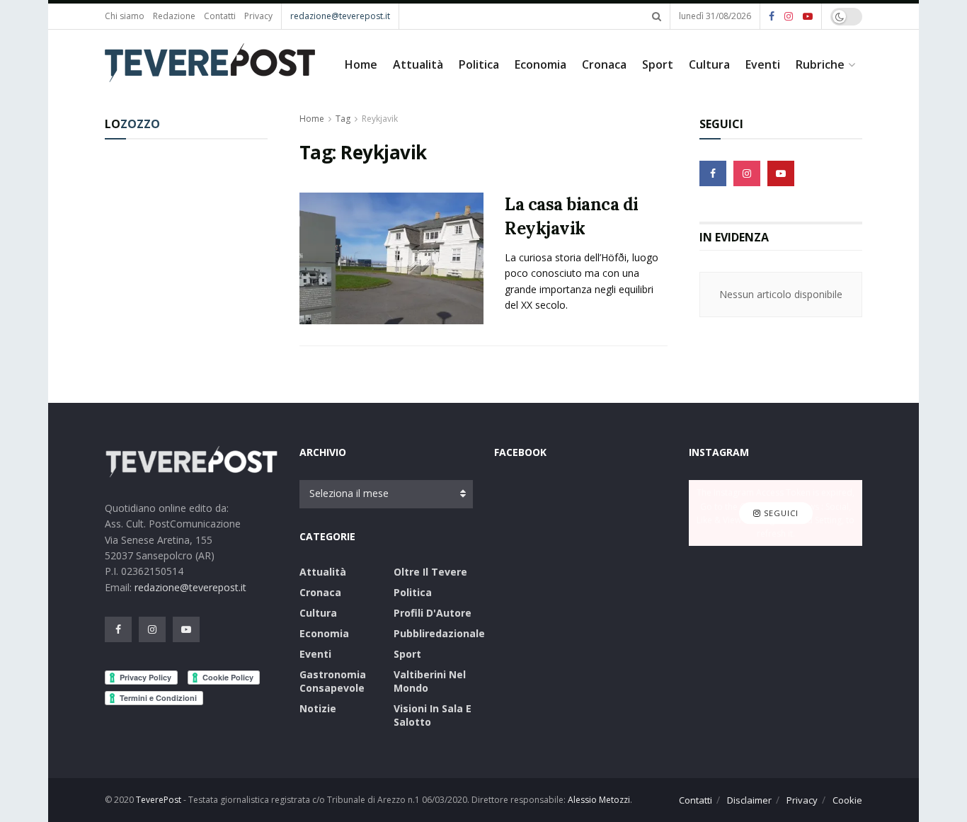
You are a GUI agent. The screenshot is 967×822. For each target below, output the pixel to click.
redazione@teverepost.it (340, 16)
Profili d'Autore (432, 613)
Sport (657, 64)
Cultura (709, 64)
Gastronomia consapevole (332, 681)
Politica (479, 64)
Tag (343, 119)
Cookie (847, 800)
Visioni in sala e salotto (432, 715)
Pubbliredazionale (439, 633)
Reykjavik (380, 119)
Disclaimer (749, 800)
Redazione (174, 16)
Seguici (780, 513)
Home (361, 64)
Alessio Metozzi (599, 800)
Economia (540, 64)
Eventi (762, 64)
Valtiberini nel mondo (430, 681)
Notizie (317, 708)
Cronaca (604, 64)
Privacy (258, 16)
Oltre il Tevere (430, 571)
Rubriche (820, 64)
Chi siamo (124, 16)
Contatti (220, 16)
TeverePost (158, 800)
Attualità (418, 64)
